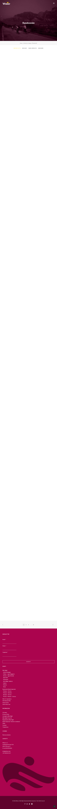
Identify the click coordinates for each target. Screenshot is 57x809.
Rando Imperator (7, 557)
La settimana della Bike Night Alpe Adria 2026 (17, 178)
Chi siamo (5, 712)
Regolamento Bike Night (8, 719)
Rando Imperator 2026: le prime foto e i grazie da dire (19, 560)
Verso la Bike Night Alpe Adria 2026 (14, 222)
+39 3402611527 (7, 753)
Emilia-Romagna (7, 672)
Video (4, 723)
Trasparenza (5, 727)
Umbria (4, 683)
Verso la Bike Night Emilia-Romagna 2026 (16, 507)
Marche (5, 685)
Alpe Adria (5, 677)
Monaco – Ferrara (7, 691)
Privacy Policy (6, 714)
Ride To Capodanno (7, 699)
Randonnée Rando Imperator (9, 689)
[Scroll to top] (54, 806)
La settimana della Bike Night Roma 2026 (16, 267)
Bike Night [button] (24, 48)
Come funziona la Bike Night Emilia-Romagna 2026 (19, 417)
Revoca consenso (7, 734)
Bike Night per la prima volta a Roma (14, 373)
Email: (4, 639)
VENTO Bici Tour (6, 704)
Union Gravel (6, 702)
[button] (54, 3)
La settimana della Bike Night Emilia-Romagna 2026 (19, 462)
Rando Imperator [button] (33, 48)
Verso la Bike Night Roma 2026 (12, 320)
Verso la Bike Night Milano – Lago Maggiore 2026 (18, 133)
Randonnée (13, 557)
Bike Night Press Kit (7, 718)
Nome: (4, 645)
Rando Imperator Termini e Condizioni (11, 721)
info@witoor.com (6, 751)
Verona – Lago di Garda (8, 675)
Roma (4, 686)
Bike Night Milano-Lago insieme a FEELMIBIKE (17, 88)
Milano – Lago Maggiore (9, 674)
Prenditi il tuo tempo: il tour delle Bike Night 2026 (18, 613)
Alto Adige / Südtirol (8, 681)
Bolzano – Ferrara (7, 694)
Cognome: (5, 652)
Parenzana (5, 679)
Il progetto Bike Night (8, 716)
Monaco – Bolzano (7, 692)
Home (21, 43)
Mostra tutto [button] (17, 48)
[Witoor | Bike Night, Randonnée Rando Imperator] (6, 3)
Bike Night (6, 85)
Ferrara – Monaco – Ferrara (9, 696)
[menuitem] (17, 48)
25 (33, 624)
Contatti (4, 725)
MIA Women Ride (7, 700)
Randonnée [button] (40, 48)
